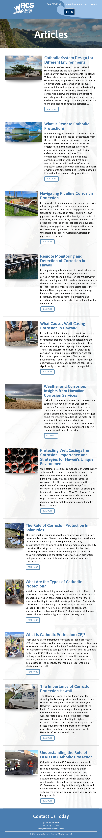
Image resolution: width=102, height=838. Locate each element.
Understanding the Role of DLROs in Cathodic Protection (66, 754)
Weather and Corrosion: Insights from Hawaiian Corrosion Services (65, 390)
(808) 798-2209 (52, 823)
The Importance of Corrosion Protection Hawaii (66, 688)
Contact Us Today (51, 816)
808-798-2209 (54, 4)
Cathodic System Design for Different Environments (68, 59)
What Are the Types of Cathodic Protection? (54, 583)
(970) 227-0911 (53, 826)
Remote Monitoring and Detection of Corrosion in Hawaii (62, 260)
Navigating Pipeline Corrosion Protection (66, 195)
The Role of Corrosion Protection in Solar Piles (57, 527)
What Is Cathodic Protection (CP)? (55, 634)
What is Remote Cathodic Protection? (66, 126)
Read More (51, 109)
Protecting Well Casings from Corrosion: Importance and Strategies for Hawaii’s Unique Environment (67, 457)
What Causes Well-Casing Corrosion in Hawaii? (62, 325)
